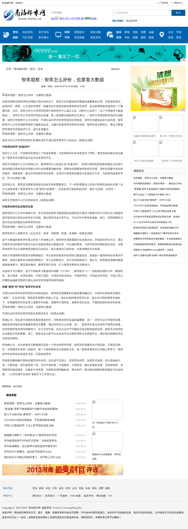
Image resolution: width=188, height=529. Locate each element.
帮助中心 (178, 3)
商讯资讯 (95, 37)
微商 (143, 37)
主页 (8, 69)
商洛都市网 (131, 21)
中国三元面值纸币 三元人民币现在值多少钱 (29, 425)
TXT (110, 495)
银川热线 (17, 386)
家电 (127, 32)
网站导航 (8, 488)
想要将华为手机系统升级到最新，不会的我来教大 (157, 239)
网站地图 (101, 495)
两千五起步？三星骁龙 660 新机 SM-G (152, 194)
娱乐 (61, 488)
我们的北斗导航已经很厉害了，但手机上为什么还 (32, 457)
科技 (48, 488)
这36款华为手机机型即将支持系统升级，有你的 (156, 216)
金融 (151, 32)
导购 (135, 32)
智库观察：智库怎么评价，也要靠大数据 (27, 403)
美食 (87, 488)
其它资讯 (44, 32)
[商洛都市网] (24, 21)
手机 (127, 37)
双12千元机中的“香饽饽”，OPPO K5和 (26, 414)
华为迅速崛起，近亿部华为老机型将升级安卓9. (30, 446)
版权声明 (88, 495)
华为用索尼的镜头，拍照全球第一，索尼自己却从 (157, 183)
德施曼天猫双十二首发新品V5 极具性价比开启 (30, 435)
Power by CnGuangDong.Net (67, 507)
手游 (178, 32)
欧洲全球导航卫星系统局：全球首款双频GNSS (156, 227)
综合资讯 (27, 32)
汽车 (54, 488)
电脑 (135, 37)
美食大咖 (95, 32)
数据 (151, 37)
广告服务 (62, 495)
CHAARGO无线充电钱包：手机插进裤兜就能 (29, 420)
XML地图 (75, 495)
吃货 (178, 37)
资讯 (32, 69)
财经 (41, 488)
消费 (143, 32)
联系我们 (50, 495)
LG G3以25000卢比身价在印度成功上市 (152, 222)
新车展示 (44, 37)
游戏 (170, 37)
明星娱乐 (79, 32)
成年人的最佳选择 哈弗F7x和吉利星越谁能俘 (155, 255)
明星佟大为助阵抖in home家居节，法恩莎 (153, 250)
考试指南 (79, 37)
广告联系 (163, 3)
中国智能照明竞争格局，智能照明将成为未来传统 (157, 244)
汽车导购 (27, 37)
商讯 (94, 488)
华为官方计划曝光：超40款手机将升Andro (28, 451)
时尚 (68, 488)
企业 (170, 32)
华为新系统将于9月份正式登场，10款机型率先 (30, 440)
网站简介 (37, 495)
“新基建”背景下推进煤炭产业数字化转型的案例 (31, 409)
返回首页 (115, 69)
